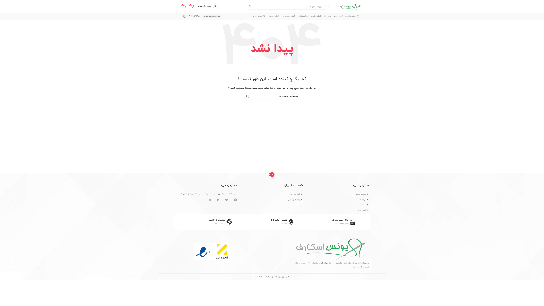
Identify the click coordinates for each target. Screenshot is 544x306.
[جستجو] (249, 6)
